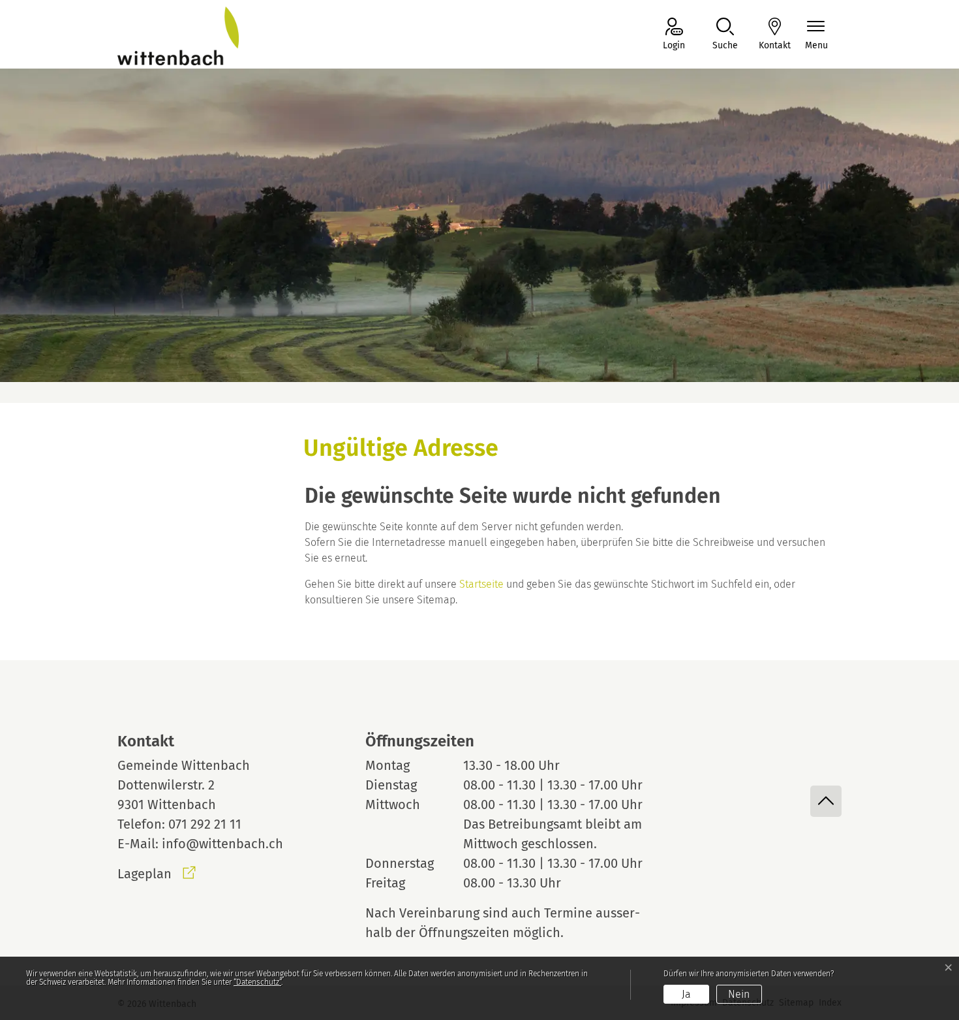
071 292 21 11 (204, 824)
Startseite (481, 584)
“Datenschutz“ (257, 982)
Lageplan (156, 874)
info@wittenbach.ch (222, 844)
